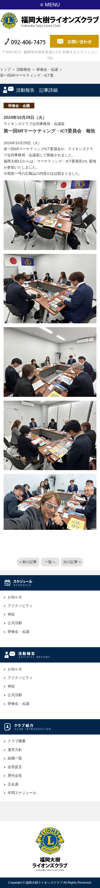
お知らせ (15, 597)
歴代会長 (15, 775)
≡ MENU (50, 4)
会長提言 (15, 767)
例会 (11, 614)
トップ (5, 69)
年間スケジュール (22, 793)
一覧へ (50, 562)
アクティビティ (20, 606)
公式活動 (15, 623)
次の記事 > (72, 562)
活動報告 (23, 69)
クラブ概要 (17, 741)
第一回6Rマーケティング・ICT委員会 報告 (49, 130)
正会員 (13, 784)
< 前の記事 (28, 562)
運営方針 (15, 750)
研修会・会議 (47, 69)
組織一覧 (15, 758)
